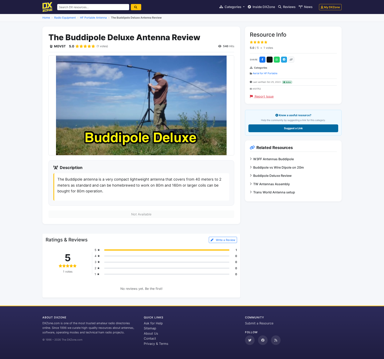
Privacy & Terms (156, 344)
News (308, 7)
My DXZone (332, 7)
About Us (151, 333)
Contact (150, 338)
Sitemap (150, 328)
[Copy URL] (291, 60)
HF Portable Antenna (93, 17)
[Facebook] (262, 60)
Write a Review (225, 240)
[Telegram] (284, 60)
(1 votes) (102, 46)
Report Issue (264, 96)
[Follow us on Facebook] (263, 340)
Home (46, 17)
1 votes (268, 47)
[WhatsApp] (277, 60)
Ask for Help (153, 323)
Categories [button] (233, 7)
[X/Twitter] (270, 60)
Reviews (289, 7)
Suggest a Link (293, 128)
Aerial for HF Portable (265, 73)
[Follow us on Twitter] (250, 340)
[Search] (136, 7)
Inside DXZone (263, 7)
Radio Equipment (65, 17)
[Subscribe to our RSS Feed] (276, 340)
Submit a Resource (259, 323)
